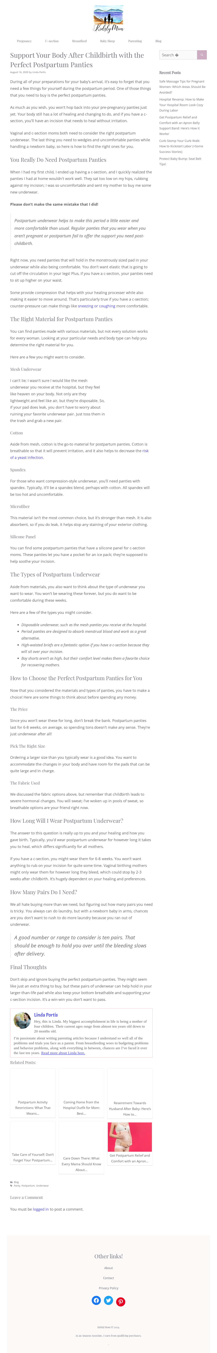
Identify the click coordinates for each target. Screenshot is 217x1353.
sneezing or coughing (96, 305)
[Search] (202, 55)
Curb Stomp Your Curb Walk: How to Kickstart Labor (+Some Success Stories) (181, 146)
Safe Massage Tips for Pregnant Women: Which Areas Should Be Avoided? (182, 86)
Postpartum (28, 1185)
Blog (158, 41)
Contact (108, 1278)
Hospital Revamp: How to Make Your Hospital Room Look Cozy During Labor (181, 104)
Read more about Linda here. (63, 1053)
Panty (17, 1185)
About (108, 1268)
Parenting (135, 41)
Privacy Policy (108, 1288)
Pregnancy (24, 41)
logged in (41, 1209)
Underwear (42, 1185)
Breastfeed (79, 41)
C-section (52, 41)
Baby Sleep (107, 41)
